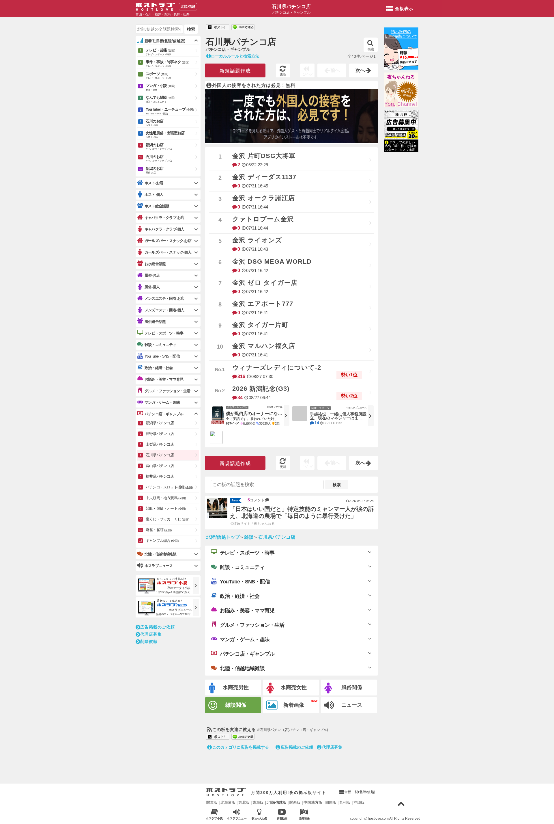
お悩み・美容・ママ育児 (247, 610)
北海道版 (227, 802)
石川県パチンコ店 (291, 6)
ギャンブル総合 (162, 540)
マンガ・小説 (160, 87)
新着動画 (282, 818)
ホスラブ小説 (214, 818)
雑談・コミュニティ (242, 567)
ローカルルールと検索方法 (235, 56)
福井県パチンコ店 (160, 476)
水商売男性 (236, 687)
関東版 (212, 802)
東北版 (244, 802)
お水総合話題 (155, 264)
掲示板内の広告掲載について (401, 34)
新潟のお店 (159, 146)
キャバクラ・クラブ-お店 (164, 217)
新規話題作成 (235, 71)
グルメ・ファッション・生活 (252, 625)
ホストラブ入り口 (226, 792)
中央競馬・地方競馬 (166, 498)
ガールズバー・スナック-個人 (168, 252)
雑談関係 (235, 705)
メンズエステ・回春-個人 (164, 310)
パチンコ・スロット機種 (169, 487)
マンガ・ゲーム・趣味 (244, 639)
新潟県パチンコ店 (160, 423)
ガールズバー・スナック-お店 (168, 241)
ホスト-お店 (154, 183)
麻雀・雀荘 (159, 530)
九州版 (345, 802)
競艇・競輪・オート (166, 508)
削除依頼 (149, 641)
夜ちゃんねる (401, 77)
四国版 (330, 802)
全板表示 (404, 8)
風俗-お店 (152, 275)
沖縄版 (359, 802)
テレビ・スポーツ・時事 (247, 553)
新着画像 (293, 705)
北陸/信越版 (277, 802)
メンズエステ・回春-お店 (164, 298)
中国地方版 (313, 802)
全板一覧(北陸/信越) (359, 792)
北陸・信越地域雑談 (242, 668)
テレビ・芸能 (160, 52)
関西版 (295, 802)
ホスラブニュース (237, 818)
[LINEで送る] (242, 27)
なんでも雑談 (160, 99)
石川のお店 (154, 123)
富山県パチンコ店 (160, 466)
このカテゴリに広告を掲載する (240, 747)
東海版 (258, 802)
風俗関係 (351, 687)
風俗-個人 (152, 287)
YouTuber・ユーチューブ (170, 111)
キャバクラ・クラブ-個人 (164, 229)
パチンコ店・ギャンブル (247, 654)
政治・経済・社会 (240, 596)
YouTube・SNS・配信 (245, 582)
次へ (360, 70)
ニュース (351, 705)
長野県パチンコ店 (160, 433)
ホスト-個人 (154, 194)
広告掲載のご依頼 (297, 747)
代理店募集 (332, 747)
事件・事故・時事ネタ (167, 64)
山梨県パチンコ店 (160, 444)
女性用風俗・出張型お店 (165, 134)
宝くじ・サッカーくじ (167, 519)
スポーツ (158, 75)
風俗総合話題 (155, 321)
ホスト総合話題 (157, 206)
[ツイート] (217, 27)
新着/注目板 (165, 41)
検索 (371, 49)
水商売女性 (294, 687)
